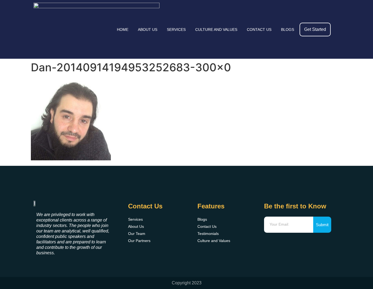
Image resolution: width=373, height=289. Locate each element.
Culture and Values (216, 29)
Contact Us (259, 29)
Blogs (287, 29)
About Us (147, 29)
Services (176, 29)
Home (122, 29)
